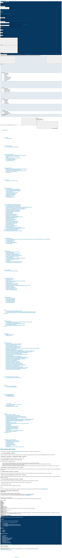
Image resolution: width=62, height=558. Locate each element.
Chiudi (2, 32)
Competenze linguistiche (8, 188)
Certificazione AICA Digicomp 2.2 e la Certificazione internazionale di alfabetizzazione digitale (20, 312)
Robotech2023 (8, 425)
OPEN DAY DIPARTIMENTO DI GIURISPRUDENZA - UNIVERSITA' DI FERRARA (20, 350)
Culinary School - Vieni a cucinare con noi (10, 229)
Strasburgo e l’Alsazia (9, 443)
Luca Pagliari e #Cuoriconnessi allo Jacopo (12, 258)
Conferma (5, 54)
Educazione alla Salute (7, 238)
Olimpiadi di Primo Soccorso (10, 241)
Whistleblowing (4, 540)
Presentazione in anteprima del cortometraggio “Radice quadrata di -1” (17, 168)
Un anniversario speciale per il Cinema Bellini (13, 209)
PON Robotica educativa (10, 405)
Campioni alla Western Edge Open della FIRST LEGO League (16, 416)
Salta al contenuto (3, 0)
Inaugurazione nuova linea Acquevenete (12, 215)
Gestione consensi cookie (6, 541)
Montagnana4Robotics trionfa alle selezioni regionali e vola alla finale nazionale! (18, 419)
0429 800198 (6, 523)
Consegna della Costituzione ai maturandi (12, 254)
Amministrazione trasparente (6, 542)
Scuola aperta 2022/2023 (10, 286)
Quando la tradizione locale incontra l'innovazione (14, 227)
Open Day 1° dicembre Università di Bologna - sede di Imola (15, 358)
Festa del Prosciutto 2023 (10, 218)
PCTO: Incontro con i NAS (10, 220)
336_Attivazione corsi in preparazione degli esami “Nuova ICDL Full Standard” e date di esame (21, 311)
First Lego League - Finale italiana (11, 431)
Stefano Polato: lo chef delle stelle (11, 219)
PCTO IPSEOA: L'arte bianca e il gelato (12, 221)
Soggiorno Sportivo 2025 (10, 160)
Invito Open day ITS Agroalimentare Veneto (13, 359)
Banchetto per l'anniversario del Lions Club (12, 210)
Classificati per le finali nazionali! (11, 422)
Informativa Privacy (5, 537)
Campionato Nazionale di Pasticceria (11, 214)
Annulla (2, 54)
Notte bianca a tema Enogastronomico (12, 283)
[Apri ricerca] (54, 60)
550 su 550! (8, 421)
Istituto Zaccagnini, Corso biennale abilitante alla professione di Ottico (17, 354)
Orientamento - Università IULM (11, 349)
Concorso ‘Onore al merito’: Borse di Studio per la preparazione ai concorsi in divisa (19, 351)
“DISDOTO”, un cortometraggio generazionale (13, 169)
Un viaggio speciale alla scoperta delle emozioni (13, 377)
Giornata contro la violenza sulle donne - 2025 (13, 253)
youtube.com (2, 500)
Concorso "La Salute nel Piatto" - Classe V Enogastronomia (15, 208)
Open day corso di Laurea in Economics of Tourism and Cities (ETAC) (17, 352)
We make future (8, 424)
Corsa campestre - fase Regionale (11, 159)
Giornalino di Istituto (7, 297)
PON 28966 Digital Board (10, 396)
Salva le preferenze (8, 515)
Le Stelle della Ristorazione (10, 223)
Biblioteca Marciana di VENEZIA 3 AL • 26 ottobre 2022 (15, 446)
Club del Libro (6, 179)
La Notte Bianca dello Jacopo (10, 281)
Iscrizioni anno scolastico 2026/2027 (11, 288)
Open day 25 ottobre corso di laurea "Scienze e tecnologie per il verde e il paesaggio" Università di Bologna (22, 348)
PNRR (5, 385)
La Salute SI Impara (9, 243)
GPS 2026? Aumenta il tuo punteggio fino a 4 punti (14, 310)
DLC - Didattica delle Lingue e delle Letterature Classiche (13, 230)
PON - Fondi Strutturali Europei (9, 394)
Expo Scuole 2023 (9, 282)
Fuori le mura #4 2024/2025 (10, 299)
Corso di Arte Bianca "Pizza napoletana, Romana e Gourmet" (15, 228)
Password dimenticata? (3, 10)
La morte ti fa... (8, 172)
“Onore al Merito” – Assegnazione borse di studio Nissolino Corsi (16, 364)
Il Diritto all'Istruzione (9, 257)
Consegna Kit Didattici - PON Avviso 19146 (15, 404)
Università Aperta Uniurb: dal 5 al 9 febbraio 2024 (14, 356)
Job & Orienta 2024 (9, 213)
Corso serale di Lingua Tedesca (11, 193)
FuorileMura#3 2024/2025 (10, 300)
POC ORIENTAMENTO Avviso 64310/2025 (11, 376)
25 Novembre (8, 260)
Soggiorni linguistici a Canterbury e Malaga (13, 190)
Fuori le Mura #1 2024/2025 (10, 302)
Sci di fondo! (8, 445)
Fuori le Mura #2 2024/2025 (10, 301)
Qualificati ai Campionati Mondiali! (11, 418)
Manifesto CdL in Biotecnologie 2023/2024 (13, 361)
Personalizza (2, 490)
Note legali (4, 536)
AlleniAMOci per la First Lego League (12, 428)
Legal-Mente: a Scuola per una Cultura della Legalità (14, 261)
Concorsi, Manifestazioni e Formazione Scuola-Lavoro (12, 204)
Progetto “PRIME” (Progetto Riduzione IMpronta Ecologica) (15, 325)
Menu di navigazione (55, 128)
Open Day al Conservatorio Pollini (11, 360)
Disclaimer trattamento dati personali (6, 549)
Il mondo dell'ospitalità (9, 279)
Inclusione (5, 313)
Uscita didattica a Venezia (10, 442)
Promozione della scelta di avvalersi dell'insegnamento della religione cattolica (18, 285)
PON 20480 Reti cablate (10, 395)
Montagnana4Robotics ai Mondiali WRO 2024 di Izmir (14, 420)
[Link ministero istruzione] (4, 1)
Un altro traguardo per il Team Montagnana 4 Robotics (14, 430)
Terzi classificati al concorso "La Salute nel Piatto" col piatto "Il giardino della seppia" (19, 207)
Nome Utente (12, 7)
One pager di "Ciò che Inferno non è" (12, 180)
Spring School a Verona (9, 355)
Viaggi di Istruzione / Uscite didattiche (10, 439)
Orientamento (6, 333)
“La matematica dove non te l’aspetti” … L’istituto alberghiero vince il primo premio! (19, 321)
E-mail (11, 22)
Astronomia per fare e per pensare (11, 324)
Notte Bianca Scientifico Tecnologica (12, 284)
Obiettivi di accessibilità (6, 539)
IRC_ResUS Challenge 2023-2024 (11, 242)
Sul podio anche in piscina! (10, 158)
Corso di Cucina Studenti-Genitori (11, 386)
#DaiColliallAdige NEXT (10, 252)
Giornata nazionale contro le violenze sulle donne (13, 262)
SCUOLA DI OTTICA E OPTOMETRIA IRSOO (14, 353)
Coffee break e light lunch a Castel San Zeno (13, 211)
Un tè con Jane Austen (9, 191)
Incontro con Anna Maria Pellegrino (11, 225)
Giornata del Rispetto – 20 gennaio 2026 (12, 146)
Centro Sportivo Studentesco (8, 154)
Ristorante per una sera (9, 212)
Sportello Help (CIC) (7, 432)
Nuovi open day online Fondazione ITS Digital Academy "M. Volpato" (17, 367)
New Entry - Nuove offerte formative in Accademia (14, 363)
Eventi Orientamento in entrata (9, 278)
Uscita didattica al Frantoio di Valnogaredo (12, 441)
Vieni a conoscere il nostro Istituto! (11, 289)
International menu (9, 196)
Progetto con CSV (9, 335)
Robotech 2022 (8, 429)
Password (11, 8)
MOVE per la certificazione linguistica (12, 270)
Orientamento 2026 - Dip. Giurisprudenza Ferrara (13, 346)
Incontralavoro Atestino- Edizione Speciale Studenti (14, 343)
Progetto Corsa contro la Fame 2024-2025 (12, 256)
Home (38, 118)
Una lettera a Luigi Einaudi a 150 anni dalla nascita (14, 255)
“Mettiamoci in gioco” (9, 259)
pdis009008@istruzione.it (12, 524)
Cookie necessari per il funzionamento (6, 497)
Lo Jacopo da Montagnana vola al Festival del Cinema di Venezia (16, 170)
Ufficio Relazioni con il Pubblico (7, 538)
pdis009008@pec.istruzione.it (12, 525)
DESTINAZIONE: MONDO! (11, 414)
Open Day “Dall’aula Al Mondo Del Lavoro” (13, 347)
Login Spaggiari (25, 24)
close (1, 64)
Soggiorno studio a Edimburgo (11, 194)
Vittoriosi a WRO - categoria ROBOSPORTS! (13, 415)
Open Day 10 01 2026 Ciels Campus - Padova (13, 344)
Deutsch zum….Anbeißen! (10, 195)
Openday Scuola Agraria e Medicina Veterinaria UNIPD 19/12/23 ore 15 (17, 357)
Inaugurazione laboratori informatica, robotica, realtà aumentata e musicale (17, 423)
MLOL (5, 326)
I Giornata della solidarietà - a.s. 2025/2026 (12, 251)
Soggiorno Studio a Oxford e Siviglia (12, 192)
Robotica (5, 413)
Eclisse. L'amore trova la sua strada (11, 171)
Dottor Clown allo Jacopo (10, 334)
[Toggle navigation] (8, 60)
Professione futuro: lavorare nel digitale (12, 427)
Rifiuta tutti (8, 490)
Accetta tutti (15, 490)
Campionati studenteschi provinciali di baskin (13, 157)
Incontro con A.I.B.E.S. (9, 224)
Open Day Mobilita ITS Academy (11, 345)
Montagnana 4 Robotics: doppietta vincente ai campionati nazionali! (16, 417)
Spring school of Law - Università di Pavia (12, 365)
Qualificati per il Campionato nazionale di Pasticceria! (14, 216)
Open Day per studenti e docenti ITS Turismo (13, 369)
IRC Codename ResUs (9, 240)
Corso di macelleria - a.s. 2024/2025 (11, 222)
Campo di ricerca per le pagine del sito (6, 124)
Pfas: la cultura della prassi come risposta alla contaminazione (15, 323)
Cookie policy (4, 535)
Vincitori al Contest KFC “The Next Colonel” (13, 206)
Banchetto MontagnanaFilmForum (11, 217)
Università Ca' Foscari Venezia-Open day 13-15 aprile (14, 366)
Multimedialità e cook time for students (12, 406)
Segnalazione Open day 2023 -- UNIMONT (13, 362)
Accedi (2, 2)
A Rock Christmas (9, 138)
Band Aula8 (6, 137)
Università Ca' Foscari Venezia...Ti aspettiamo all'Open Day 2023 (16, 368)
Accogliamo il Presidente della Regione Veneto (13, 205)
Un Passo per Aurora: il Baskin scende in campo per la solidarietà (16, 155)
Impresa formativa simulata (10, 226)
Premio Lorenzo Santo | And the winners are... (13, 322)
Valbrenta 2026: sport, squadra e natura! (12, 440)
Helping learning (9, 403)
